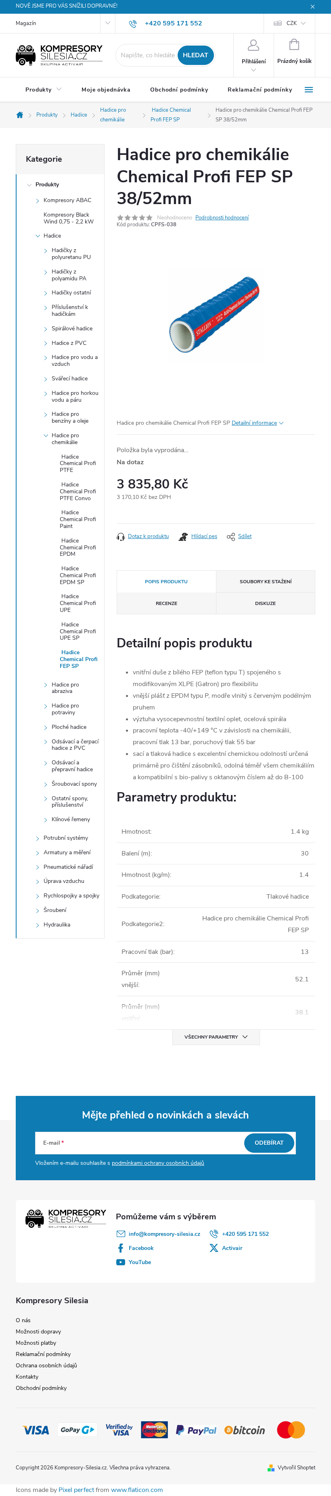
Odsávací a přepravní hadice (72, 766)
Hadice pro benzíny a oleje (70, 417)
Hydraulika (57, 924)
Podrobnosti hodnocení (222, 218)
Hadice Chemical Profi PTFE (78, 463)
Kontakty (27, 1377)
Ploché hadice (69, 727)
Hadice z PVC (69, 343)
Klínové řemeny (71, 819)
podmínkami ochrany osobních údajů (158, 1163)
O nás (23, 1320)
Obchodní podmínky (41, 1388)
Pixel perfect (76, 1490)
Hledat (195, 55)
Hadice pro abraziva (65, 688)
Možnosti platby (36, 1343)
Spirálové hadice (72, 328)
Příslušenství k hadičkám (70, 310)
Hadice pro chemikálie (65, 439)
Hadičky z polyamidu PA (69, 275)
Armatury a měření (67, 852)
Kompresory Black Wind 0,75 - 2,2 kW (69, 218)
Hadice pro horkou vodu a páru (75, 396)
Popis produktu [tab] (166, 581)
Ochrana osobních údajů (46, 1365)
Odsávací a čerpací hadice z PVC (75, 745)
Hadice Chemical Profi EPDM (78, 547)
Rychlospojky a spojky (71, 895)
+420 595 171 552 (245, 1234)
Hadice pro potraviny (65, 709)
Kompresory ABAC (67, 200)
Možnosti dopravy (38, 1331)
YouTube (140, 1262)
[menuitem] (44, 89)
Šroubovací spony (74, 784)
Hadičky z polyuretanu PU (71, 253)
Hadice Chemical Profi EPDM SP (78, 575)
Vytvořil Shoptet (296, 1467)
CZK (292, 23)
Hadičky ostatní (71, 292)
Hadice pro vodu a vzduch (75, 360)
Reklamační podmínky (43, 1354)
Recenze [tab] (166, 603)
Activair (232, 1248)
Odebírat (269, 1143)
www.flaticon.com (137, 1490)
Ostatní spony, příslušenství (70, 802)
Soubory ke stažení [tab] (265, 581)
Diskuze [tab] (265, 603)
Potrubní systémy (66, 838)
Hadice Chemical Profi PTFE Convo (78, 491)
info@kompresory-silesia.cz (164, 1234)
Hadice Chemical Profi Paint (78, 519)
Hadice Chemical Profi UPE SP (78, 631)
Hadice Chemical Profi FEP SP (79, 659)
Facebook (141, 1248)
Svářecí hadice (70, 378)
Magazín (26, 23)
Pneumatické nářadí (68, 867)
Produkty (47, 184)
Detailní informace (254, 423)
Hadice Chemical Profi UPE (78, 603)
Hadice (52, 236)
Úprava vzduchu (64, 881)
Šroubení (55, 910)
